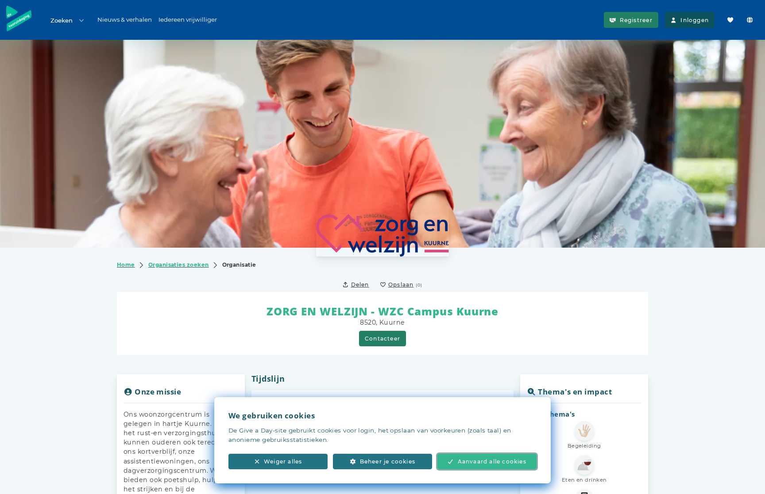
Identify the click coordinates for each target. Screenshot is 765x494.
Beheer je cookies (387, 461)
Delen (360, 284)
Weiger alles (283, 461)
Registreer (636, 20)
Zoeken (61, 20)
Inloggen (694, 20)
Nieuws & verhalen (124, 19)
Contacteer (382, 338)
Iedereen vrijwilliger (187, 19)
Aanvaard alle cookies (492, 461)
